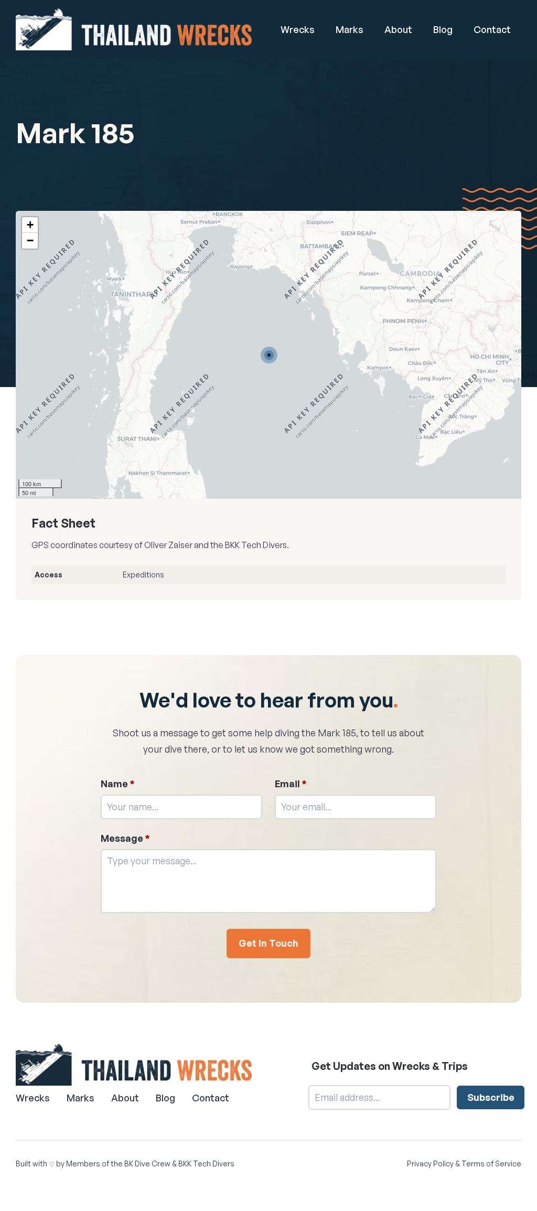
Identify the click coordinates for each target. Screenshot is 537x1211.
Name (118, 783)
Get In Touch (268, 943)
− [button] (30, 240)
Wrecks (298, 29)
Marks (349, 29)
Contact (492, 29)
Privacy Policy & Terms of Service (464, 1163)
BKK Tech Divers (206, 1163)
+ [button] (30, 224)
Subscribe (490, 1097)
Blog (443, 29)
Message (125, 838)
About (398, 29)
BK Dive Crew (147, 1163)
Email (291, 783)
